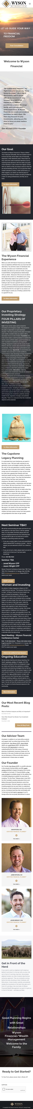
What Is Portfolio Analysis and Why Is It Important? (16, 711)
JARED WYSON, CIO (16, 875)
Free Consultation (16, 45)
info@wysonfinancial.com (12, 573)
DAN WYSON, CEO (16, 829)
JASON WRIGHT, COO (16, 920)
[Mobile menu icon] (29, 3)
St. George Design (26, 1107)
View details (16, 838)
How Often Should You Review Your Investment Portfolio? (15, 718)
